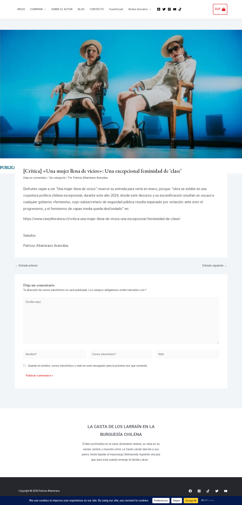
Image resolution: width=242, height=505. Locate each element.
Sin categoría (57, 178)
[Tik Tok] (180, 9)
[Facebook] (158, 9)
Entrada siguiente (214, 265)
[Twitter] (164, 9)
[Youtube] (225, 491)
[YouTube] (174, 9)
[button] (44, 9)
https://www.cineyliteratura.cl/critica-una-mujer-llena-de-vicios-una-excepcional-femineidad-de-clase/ (102, 218)
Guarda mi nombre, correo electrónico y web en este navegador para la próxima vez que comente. (88, 366)
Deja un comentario (35, 178)
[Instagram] (169, 9)
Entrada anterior (26, 265)
